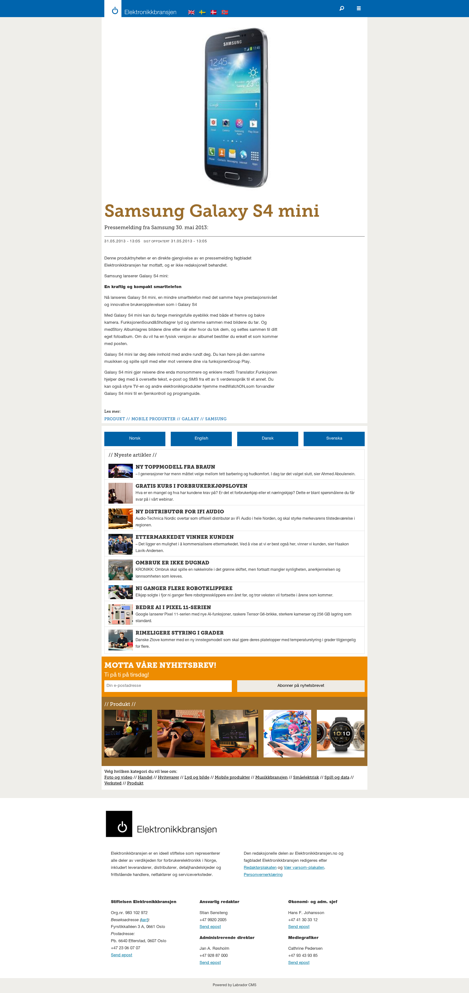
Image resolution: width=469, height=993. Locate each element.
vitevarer (170, 777)
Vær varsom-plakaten (304, 868)
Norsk (134, 439)
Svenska (334, 439)
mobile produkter (153, 419)
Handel (145, 777)
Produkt (135, 783)
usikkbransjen (273, 777)
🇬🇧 (191, 13)
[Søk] (341, 8)
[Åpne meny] (358, 8)
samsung (215, 419)
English (201, 439)
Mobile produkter (232, 777)
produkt (114, 419)
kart (144, 920)
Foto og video (118, 777)
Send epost (121, 955)
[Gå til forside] (139, 8)
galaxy (190, 419)
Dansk (268, 439)
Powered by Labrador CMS (234, 985)
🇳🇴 (225, 13)
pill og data (338, 777)
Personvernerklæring (263, 875)
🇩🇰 (213, 13)
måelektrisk (307, 777)
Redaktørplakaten (260, 868)
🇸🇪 (202, 13)
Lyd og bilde (196, 777)
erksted (114, 783)
